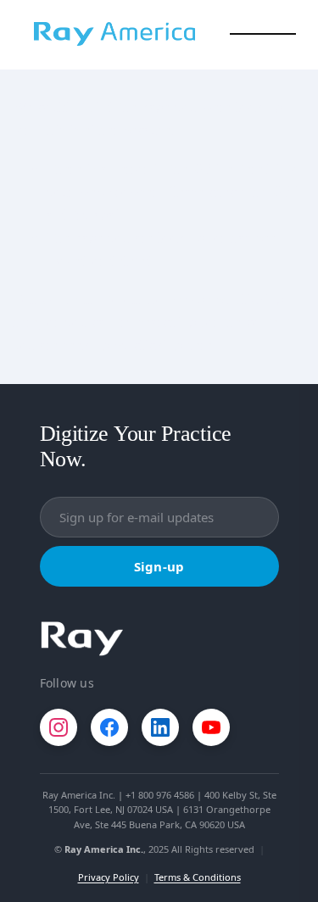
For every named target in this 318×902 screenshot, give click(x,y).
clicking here (173, 345)
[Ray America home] (82, 639)
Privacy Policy (108, 877)
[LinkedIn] (160, 727)
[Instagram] (58, 727)
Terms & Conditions (197, 877)
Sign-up (159, 566)
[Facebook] (109, 727)
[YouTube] (211, 727)
